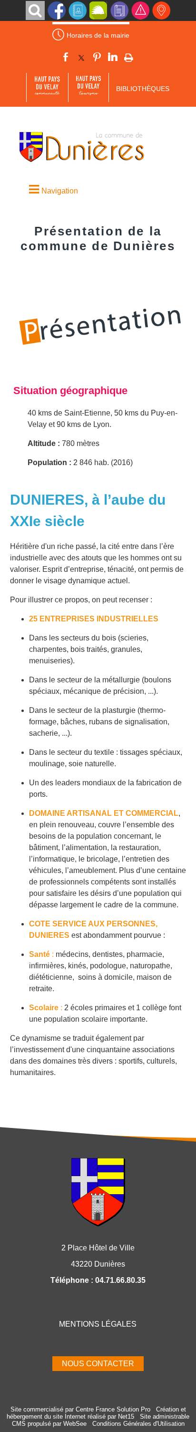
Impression (128, 58)
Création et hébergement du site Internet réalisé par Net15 (96, 1413)
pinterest (97, 58)
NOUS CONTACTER (98, 1364)
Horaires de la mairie (98, 35)
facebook (66, 58)
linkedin (113, 58)
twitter (81, 58)
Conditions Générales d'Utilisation (138, 1423)
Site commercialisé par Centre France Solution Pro (80, 1409)
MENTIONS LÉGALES (98, 1324)
